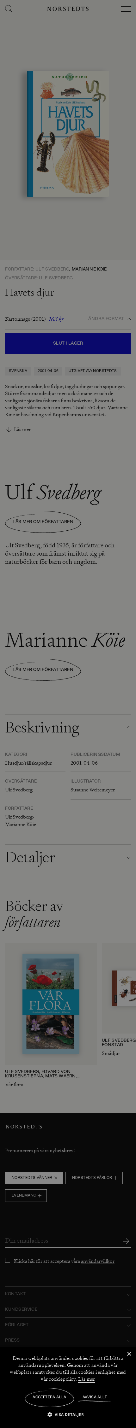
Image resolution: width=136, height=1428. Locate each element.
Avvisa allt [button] (95, 1397)
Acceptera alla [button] (49, 1397)
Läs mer (86, 1379)
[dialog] (68, 714)
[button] (68, 1414)
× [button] (129, 1354)
